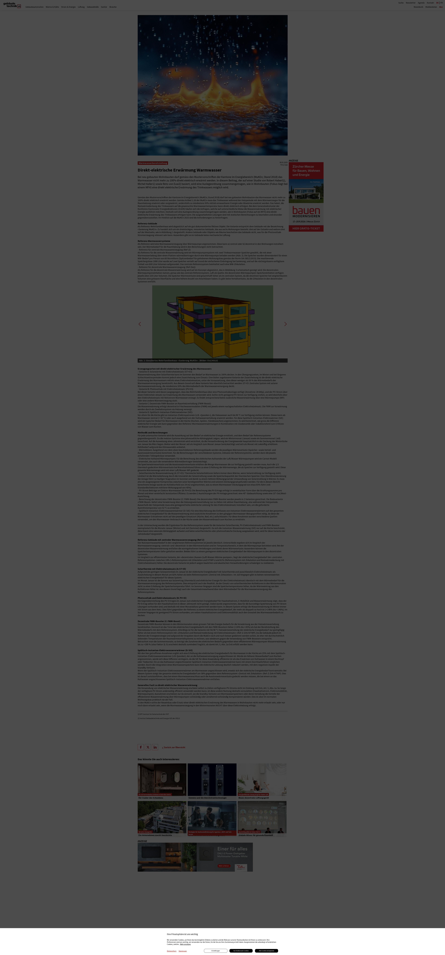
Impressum (183, 951)
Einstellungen (215, 951)
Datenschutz (171, 951)
